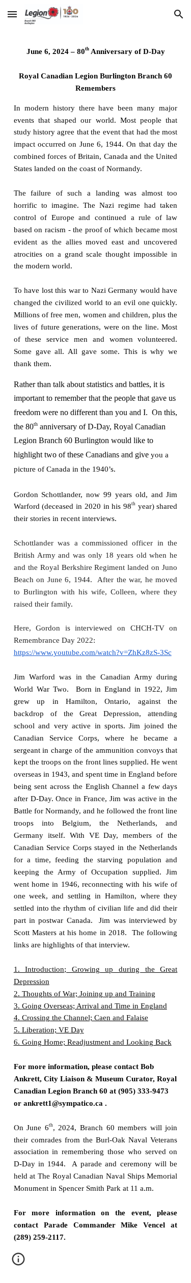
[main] (96, 656)
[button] (12, 14)
